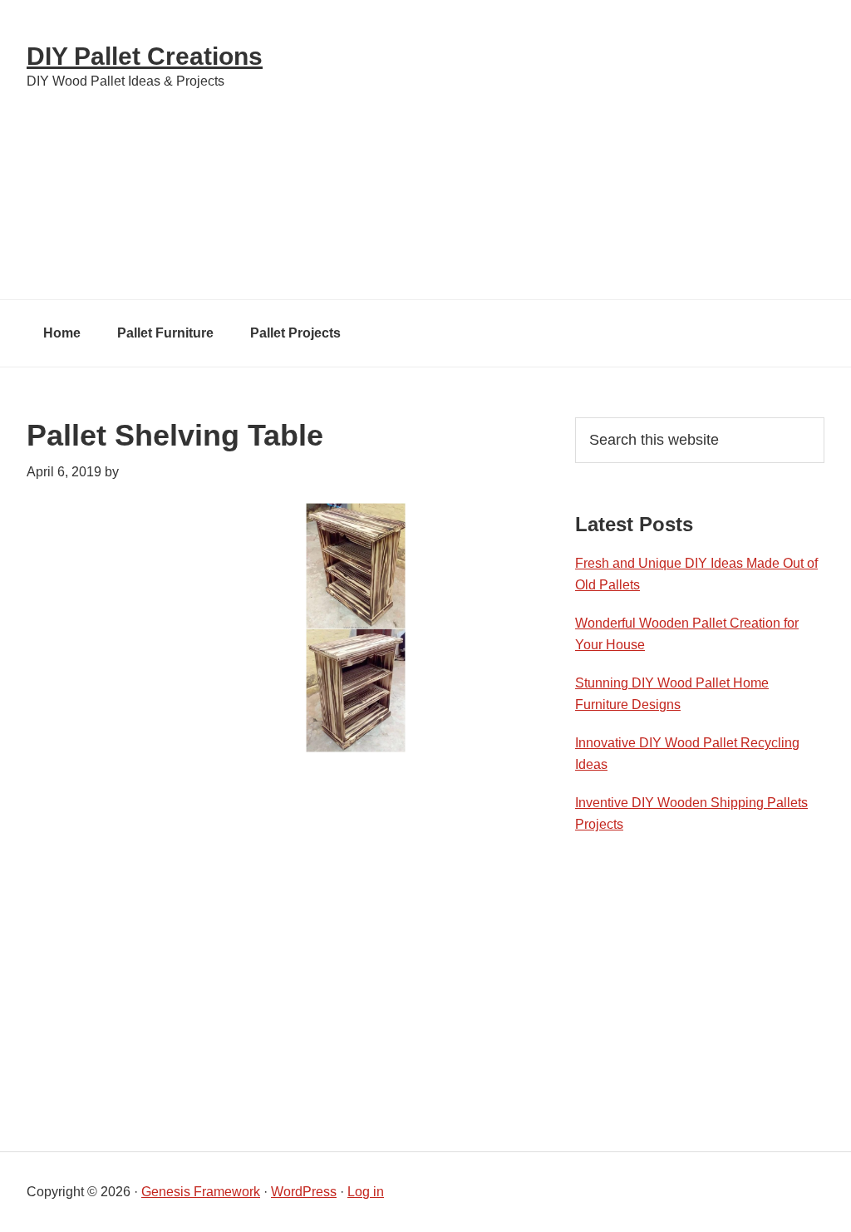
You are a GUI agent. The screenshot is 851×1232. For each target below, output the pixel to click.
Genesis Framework (200, 1192)
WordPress (304, 1192)
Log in (365, 1192)
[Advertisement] (575, 149)
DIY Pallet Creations (145, 56)
